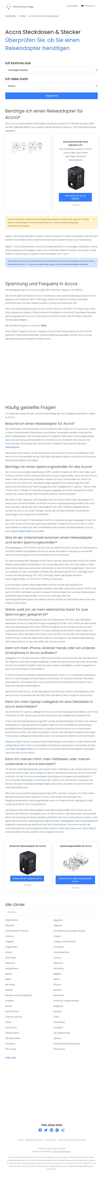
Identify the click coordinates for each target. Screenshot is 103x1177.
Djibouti (57, 1038)
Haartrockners (52, 820)
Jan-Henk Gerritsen (62, 1151)
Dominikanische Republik (67, 1043)
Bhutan (57, 984)
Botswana (59, 995)
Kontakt (20, 1140)
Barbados (59, 968)
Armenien (59, 946)
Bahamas (10, 963)
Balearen (58, 963)
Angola (57, 936)
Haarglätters (67, 820)
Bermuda (10, 984)
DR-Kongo (10, 1049)
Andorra (9, 936)
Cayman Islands (13, 1016)
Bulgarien (58, 1006)
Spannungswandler (22, 531)
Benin (56, 979)
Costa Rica (10, 1027)
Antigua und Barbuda (65, 941)
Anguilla (9, 941)
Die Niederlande (62, 1032)
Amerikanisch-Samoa (16, 930)
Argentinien (11, 946)
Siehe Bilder (83, 429)
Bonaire (58, 989)
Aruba (8, 952)
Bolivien (9, 989)
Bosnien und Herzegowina (18, 995)
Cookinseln (59, 1022)
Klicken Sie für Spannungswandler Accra (75, 880)
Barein (8, 973)
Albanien (9, 925)
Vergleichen (51, 95)
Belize (8, 979)
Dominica (10, 1043)
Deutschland (12, 1032)
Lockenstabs (87, 820)
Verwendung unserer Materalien (71, 1140)
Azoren (57, 957)
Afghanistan (11, 920)
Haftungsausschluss (34, 1140)
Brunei (8, 1006)
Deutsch (90, 5)
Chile (56, 1016)
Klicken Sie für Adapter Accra (27, 878)
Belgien (57, 973)
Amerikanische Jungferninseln (69, 930)
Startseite (72, 5)
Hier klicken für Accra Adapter (75, 197)
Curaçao (58, 1027)
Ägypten (58, 920)
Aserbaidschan (61, 952)
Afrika (22, 16)
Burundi (57, 1011)
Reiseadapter (12, 447)
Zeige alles (10, 1057)
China (8, 1022)
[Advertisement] (51, 372)
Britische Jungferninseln (66, 1000)
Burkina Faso (12, 1011)
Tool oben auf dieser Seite (18, 748)
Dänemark (59, 1049)
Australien (10, 957)
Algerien (58, 925)
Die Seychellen (13, 1038)
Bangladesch (12, 968)
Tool (27, 264)
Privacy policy (50, 1140)
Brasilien (9, 1000)
